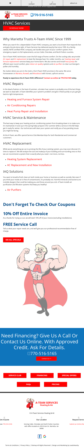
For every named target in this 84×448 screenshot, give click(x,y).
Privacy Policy (25, 445)
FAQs (28, 384)
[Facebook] (39, 436)
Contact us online (51, 78)
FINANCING (42, 375)
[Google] (44, 436)
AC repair (6, 59)
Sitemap (34, 445)
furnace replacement (11, 61)
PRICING (55, 384)
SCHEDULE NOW (16, 28)
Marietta (19, 73)
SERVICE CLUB (15, 375)
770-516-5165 (43, 15)
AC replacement (20, 59)
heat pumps (70, 61)
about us (73, 3)
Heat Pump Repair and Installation (27, 111)
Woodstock (37, 73)
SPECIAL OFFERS (69, 375)
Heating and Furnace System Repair (28, 99)
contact (32, 4)
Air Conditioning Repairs (21, 105)
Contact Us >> (46, 359)
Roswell (26, 73)
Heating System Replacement (24, 159)
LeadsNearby (74, 445)
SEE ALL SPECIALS (13, 240)
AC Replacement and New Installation (29, 165)
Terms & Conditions (12, 445)
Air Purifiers (14, 189)
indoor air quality (36, 64)
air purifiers (57, 64)
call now (52, 4)
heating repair (70, 59)
